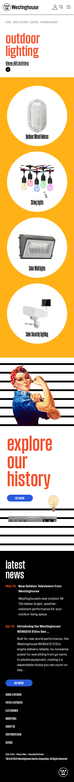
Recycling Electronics (36, 754)
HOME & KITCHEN (13, 694)
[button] (61, 7)
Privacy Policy (22, 754)
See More (20, 498)
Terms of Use (10, 754)
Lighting (34, 22)
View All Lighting (17, 63)
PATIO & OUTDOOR (14, 702)
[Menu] (68, 7)
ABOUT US (10, 726)
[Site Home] (21, 7)
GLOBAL (9, 742)
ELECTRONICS (12, 710)
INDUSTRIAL (11, 718)
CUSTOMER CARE (14, 734)
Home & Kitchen (20, 22)
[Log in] (55, 7)
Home (8, 22)
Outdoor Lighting (49, 22)
